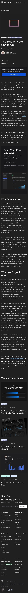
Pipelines (17, 522)
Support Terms (4, 586)
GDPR (7, 584)
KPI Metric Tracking (6, 524)
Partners (3, 567)
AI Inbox (3, 547)
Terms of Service (21, 584)
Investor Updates (5, 518)
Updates (17, 516)
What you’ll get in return (7, 63)
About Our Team (5, 561)
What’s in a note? (5, 60)
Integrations (18, 572)
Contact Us (4, 575)
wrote (24, 116)
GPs (16, 541)
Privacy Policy (13, 584)
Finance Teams (18, 539)
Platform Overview (6, 515)
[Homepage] (6, 2)
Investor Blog (18, 564)
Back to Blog (6, 10)
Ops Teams (17, 544)
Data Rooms (18, 524)
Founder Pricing (5, 527)
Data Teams (18, 536)
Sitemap (3, 584)
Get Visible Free (18, 2)
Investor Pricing (5, 552)
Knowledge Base (19, 567)
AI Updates (4, 550)
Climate (3, 572)
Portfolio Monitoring (6, 539)
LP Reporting (4, 544)
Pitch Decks (18, 519)
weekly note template (17, 358)
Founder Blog (18, 561)
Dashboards (18, 527)
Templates (17, 569)
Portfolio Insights (5, 541)
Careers (6, 564)
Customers (4, 569)
